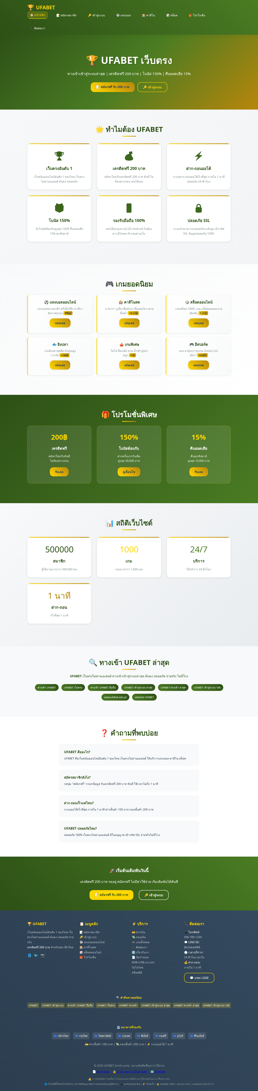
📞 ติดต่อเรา (37, 28)
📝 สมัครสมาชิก (66, 15)
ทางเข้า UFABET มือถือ (103, 687)
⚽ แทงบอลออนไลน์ (92, 942)
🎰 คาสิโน (148, 15)
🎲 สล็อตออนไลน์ (90, 952)
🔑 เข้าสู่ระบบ (96, 15)
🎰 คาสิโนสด (88, 947)
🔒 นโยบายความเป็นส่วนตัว (130, 1071)
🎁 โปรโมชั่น (197, 15)
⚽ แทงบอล (123, 15)
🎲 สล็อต (171, 15)
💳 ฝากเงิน (138, 932)
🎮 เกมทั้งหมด (141, 942)
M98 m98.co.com (143, 962)
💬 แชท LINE (199, 978)
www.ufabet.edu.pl (115, 697)
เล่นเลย (129, 323)
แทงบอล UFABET (144, 697)
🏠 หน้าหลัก (37, 15)
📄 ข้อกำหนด (140, 957)
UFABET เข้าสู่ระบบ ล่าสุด (138, 687)
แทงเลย (60, 323)
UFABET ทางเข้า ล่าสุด (173, 687)
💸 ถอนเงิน (139, 937)
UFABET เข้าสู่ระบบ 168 (207, 687)
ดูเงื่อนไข (129, 472)
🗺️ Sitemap (158, 1071)
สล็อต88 (137, 972)
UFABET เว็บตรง (73, 687)
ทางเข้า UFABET (47, 687)
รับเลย (59, 472)
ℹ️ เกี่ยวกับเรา (140, 952)
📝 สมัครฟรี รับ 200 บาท (112, 87)
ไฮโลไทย (137, 967)
